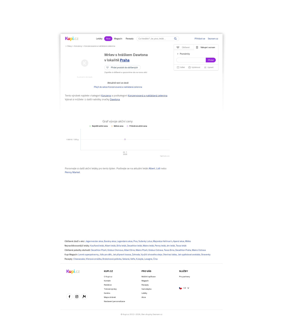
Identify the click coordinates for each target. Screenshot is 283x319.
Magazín (118, 38)
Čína (155, 259)
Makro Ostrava (199, 250)
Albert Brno (129, 250)
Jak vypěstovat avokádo (189, 254)
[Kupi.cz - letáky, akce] (72, 39)
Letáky (99, 38)
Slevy (69, 46)
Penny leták (160, 246)
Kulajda (139, 259)
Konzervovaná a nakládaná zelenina (99, 46)
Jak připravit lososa (122, 254)
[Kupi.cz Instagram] (77, 297)
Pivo (135, 241)
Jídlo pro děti (105, 254)
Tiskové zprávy (110, 289)
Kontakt (107, 281)
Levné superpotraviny (88, 254)
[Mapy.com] (84, 297)
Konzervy (78, 46)
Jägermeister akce (94, 241)
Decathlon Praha (183, 250)
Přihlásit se (200, 38)
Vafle (132, 259)
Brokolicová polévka (111, 259)
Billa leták (121, 246)
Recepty (130, 38)
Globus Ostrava (155, 250)
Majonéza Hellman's (162, 241)
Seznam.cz (213, 38)
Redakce (108, 285)
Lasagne (148, 259)
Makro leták (148, 246)
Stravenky (205, 254)
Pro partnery (184, 276)
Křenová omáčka (94, 259)
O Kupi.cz (108, 276)
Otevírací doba (170, 254)
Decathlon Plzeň (98, 250)
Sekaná (125, 259)
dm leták (171, 246)
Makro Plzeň (141, 250)
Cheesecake (79, 259)
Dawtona (115, 99)
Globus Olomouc (115, 250)
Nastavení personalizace (114, 301)
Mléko (188, 241)
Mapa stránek (110, 297)
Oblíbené (186, 47)
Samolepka (146, 289)
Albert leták (110, 246)
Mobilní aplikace (149, 276)
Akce (108, 38)
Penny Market (72, 172)
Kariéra (107, 293)
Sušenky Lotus (145, 241)
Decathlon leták (134, 246)
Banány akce (110, 241)
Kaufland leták (97, 246)
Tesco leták (181, 246)
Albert (152, 168)
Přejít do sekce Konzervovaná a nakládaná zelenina (118, 87)
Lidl (158, 168)
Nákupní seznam (208, 47)
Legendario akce (125, 241)
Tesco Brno (169, 250)
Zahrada (136, 254)
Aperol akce (178, 241)
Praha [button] (125, 60)
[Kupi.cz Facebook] (69, 297)
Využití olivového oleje (151, 254)
